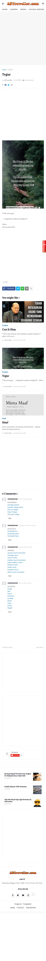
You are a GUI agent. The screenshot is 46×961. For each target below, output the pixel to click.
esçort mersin (12, 558)
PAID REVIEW (31, 908)
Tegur (5, 376)
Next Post (39, 647)
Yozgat (9, 589)
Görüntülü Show (13, 534)
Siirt (8, 591)
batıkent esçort (12, 565)
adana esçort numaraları (15, 572)
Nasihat (10, 70)
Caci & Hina (9, 329)
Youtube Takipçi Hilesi (15, 507)
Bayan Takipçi (12, 512)
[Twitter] (8, 85)
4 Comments (29, 80)
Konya (9, 606)
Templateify (27, 904)
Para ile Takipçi (12, 510)
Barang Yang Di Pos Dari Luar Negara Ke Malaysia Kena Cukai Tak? (17, 775)
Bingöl (9, 608)
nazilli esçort (11, 567)
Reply (9, 518)
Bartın (9, 601)
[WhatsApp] (22, 288)
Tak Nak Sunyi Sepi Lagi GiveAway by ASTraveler (17, 800)
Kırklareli (10, 596)
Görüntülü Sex (12, 531)
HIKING (23, 9)
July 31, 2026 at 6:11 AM (25, 583)
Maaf (4, 418)
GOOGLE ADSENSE (36, 9)
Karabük (10, 598)
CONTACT (20, 908)
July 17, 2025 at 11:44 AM (25, 499)
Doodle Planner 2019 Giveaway (15, 787)
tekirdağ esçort (12, 555)
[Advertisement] (23, 38)
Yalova (9, 594)
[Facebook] (5, 85)
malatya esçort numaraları (16, 560)
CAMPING (14, 9)
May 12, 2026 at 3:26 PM (25, 547)
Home (4, 70)
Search (43, 3)
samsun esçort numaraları (16, 553)
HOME (4, 9)
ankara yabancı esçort (15, 562)
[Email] (12, 85)
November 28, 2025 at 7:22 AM (27, 525)
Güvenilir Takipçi (13, 514)
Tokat (9, 603)
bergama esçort (12, 570)
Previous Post (7, 647)
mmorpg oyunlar (13, 505)
